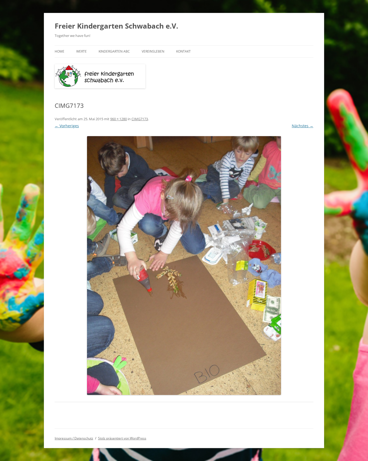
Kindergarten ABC (114, 51)
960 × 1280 (118, 118)
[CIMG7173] (184, 265)
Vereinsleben (153, 51)
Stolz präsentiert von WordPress (122, 438)
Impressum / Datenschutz (74, 438)
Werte (81, 51)
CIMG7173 (139, 118)
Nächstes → (302, 125)
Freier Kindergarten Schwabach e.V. (116, 26)
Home (59, 51)
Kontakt (183, 51)
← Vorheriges (67, 125)
